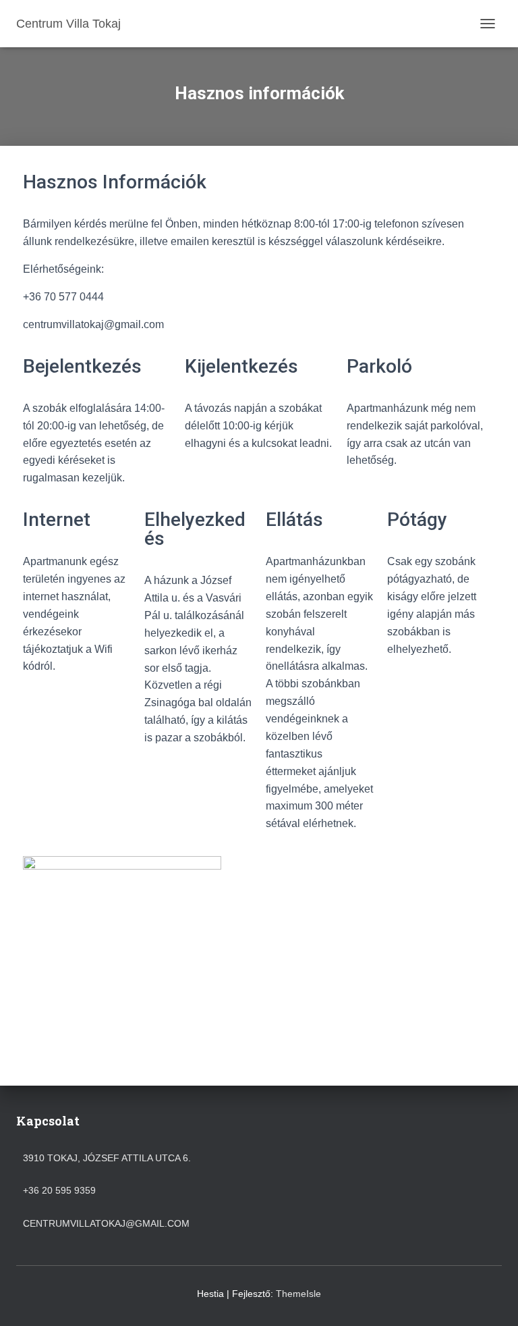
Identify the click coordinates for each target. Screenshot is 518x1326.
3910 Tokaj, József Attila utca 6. (107, 1157)
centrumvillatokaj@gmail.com (106, 1223)
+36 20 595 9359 (59, 1190)
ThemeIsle (298, 1293)
